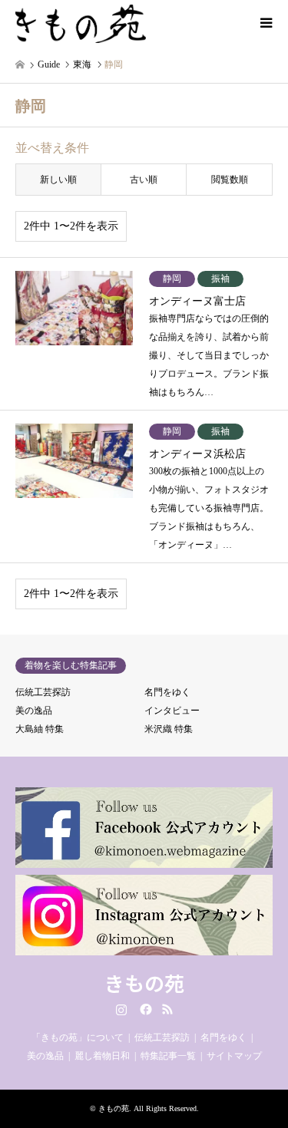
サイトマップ (234, 1055)
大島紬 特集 (39, 729)
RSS (167, 1009)
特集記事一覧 (168, 1055)
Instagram (121, 1009)
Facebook (144, 1009)
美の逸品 (33, 710)
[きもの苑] (80, 23)
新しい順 (58, 179)
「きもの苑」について (77, 1037)
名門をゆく (167, 692)
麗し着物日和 (102, 1055)
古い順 (143, 179)
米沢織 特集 (168, 729)
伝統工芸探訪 (43, 692)
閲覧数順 (229, 179)
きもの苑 (144, 982)
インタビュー (172, 710)
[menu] (265, 23)
